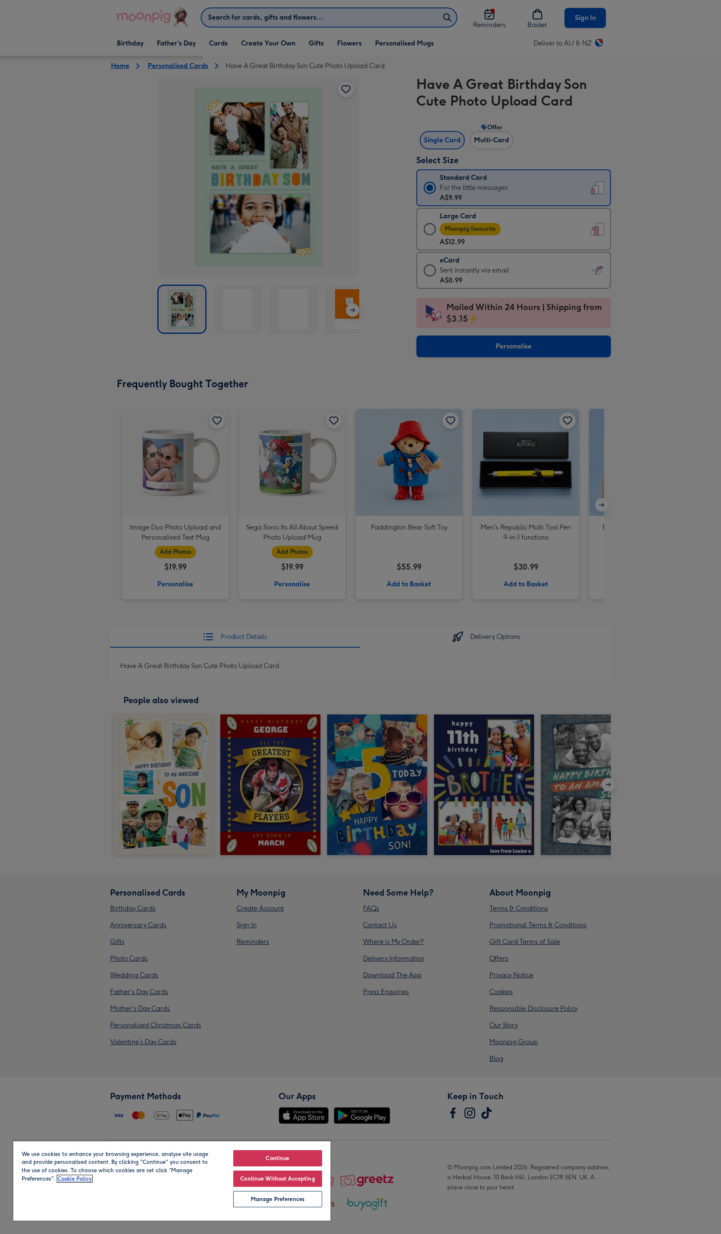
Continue (277, 1158)
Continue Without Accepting (277, 1179)
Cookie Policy (75, 1179)
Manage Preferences (278, 1199)
